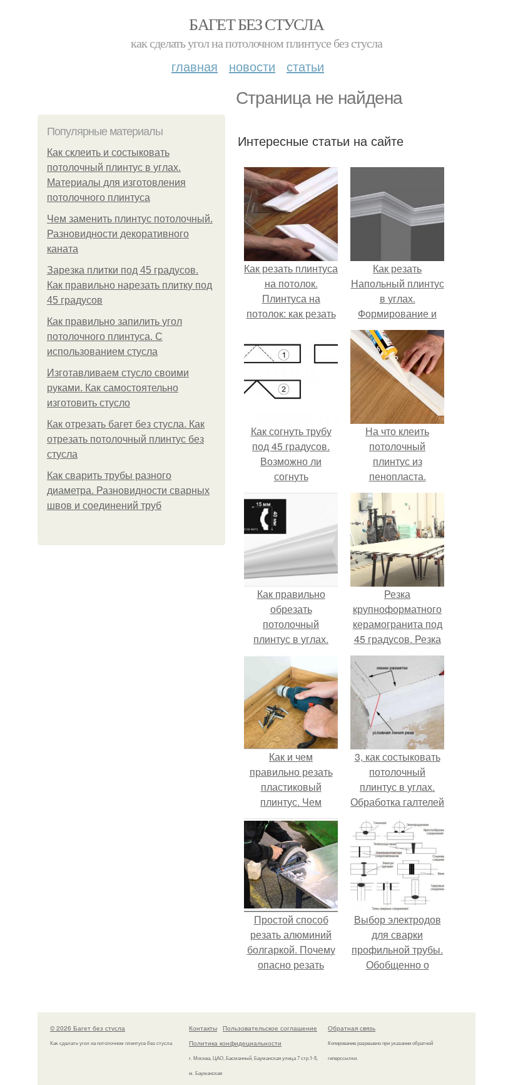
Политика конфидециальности (235, 1043)
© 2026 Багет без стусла (87, 1028)
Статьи (305, 66)
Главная (194, 66)
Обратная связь (351, 1028)
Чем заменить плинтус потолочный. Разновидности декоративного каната (130, 233)
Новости (252, 66)
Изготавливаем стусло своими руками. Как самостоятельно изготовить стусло (118, 388)
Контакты (203, 1028)
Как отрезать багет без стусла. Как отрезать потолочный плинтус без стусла (126, 439)
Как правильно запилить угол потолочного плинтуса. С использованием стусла (114, 336)
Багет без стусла (256, 23)
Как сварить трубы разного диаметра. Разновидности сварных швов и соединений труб (128, 490)
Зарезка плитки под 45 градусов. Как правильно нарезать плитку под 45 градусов (129, 285)
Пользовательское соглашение (270, 1028)
